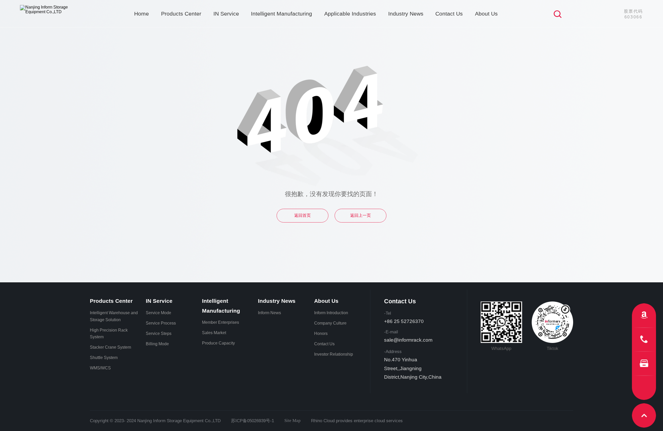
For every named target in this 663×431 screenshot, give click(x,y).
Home (141, 14)
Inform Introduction (331, 313)
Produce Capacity (218, 343)
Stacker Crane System (110, 347)
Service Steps (158, 333)
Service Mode (158, 313)
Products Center (181, 14)
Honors (321, 333)
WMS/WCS (100, 368)
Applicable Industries (350, 14)
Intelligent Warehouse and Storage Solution (114, 316)
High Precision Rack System (109, 333)
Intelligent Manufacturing (281, 14)
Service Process (161, 323)
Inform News (269, 313)
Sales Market (214, 333)
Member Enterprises (220, 322)
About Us (486, 14)
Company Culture (330, 323)
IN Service (226, 14)
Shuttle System (104, 357)
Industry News (405, 14)
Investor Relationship (333, 354)
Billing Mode (157, 344)
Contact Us (449, 14)
